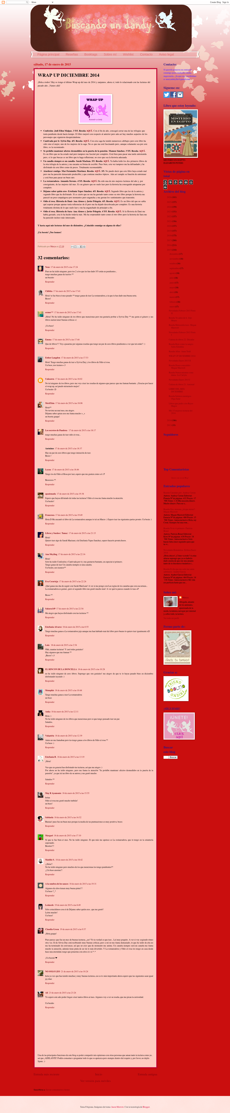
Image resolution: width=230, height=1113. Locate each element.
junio (172, 282)
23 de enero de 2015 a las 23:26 (62, 992)
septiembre (175, 268)
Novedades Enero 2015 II (180, 360)
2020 (169, 225)
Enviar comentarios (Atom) (58, 1089)
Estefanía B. (50, 756)
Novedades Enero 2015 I (179, 379)
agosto (173, 273)
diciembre (174, 253)
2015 (169, 249)
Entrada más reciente (46, 1074)
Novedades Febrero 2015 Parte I (182, 333)
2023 (169, 211)
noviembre (174, 258)
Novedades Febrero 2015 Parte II (182, 312)
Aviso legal (166, 54)
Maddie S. (50, 859)
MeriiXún (49, 403)
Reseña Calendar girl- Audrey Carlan (180, 492)
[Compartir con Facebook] (81, 246)
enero (172, 306)
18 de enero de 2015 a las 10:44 (68, 690)
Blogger (146, 1106)
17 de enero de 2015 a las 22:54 (69, 608)
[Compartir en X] (78, 246)
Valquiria (49, 735)
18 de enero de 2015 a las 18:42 (69, 859)
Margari (49, 835)
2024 (169, 206)
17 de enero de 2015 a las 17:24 (64, 266)
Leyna (48, 469)
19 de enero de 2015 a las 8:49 (68, 904)
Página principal (48, 54)
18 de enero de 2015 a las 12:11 (64, 711)
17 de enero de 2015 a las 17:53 (74, 357)
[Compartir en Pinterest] (84, 246)
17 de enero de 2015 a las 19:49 (68, 514)
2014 (169, 420)
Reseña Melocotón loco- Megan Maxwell (182, 326)
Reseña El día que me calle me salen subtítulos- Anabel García (179, 570)
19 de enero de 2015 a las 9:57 (73, 929)
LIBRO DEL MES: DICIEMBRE (177, 390)
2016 (169, 245)
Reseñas (72, 54)
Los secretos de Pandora (56, 430)
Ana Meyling (51, 554)
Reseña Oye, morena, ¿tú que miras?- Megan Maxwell (179, 510)
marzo (173, 296)
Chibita (48, 291)
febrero (173, 301)
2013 (169, 425)
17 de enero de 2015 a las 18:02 (68, 378)
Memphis (49, 690)
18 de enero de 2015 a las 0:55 (76, 626)
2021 (169, 221)
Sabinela (49, 817)
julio (172, 277)
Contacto (146, 54)
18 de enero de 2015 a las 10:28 (91, 669)
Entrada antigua (147, 1074)
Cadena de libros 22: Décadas (181, 339)
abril (172, 292)
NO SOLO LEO (52, 971)
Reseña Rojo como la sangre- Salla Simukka (181, 345)
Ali (46, 992)
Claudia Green (52, 929)
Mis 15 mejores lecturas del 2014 (180, 412)
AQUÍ (89, 130)
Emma (48, 339)
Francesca (49, 515)
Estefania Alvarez (53, 626)
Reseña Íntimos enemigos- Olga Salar (180, 397)
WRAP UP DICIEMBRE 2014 (182, 355)
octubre (173, 263)
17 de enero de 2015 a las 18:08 (68, 403)
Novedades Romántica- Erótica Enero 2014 (180, 551)
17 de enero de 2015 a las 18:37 (68, 448)
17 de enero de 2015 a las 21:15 (82, 533)
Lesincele (49, 905)
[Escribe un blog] (75, 246)
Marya (185, 597)
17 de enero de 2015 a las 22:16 (71, 554)
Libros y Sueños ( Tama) (56, 533)
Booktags (90, 54)
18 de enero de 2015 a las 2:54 (64, 644)
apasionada (50, 493)
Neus (47, 267)
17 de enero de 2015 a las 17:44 (65, 339)
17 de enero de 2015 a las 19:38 (70, 493)
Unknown (49, 378)
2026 (169, 197)
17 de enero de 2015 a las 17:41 (66, 291)
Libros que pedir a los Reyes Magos (181, 405)
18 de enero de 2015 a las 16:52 (67, 817)
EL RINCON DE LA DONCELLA (61, 669)
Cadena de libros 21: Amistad (181, 384)
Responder (49, 281)
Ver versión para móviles (95, 1081)
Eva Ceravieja (51, 581)
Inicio (98, 1074)
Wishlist (128, 54)
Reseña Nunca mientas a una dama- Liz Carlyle (181, 374)
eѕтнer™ (49, 312)
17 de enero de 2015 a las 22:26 (72, 581)
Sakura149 (50, 608)
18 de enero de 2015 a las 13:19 (70, 756)
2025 (169, 201)
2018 (169, 235)
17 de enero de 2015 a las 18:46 (65, 469)
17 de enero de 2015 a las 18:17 (82, 430)
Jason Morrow (117, 1106)
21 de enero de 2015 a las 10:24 (74, 971)
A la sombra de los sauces (56, 883)
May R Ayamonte (53, 793)
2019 (169, 230)
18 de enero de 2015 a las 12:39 (68, 735)
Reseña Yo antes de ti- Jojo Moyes (180, 319)
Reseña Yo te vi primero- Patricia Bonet (178, 529)
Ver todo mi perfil (171, 618)
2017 (169, 240)
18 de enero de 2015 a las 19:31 (82, 883)
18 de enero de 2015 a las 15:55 (75, 793)
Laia (47, 645)
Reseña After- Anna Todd (180, 351)
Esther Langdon (52, 357)
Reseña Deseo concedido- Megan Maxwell (180, 366)
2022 (169, 216)
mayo (172, 287)
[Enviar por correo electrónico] (72, 246)
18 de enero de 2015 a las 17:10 (67, 835)
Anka (47, 711)
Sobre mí (110, 54)
